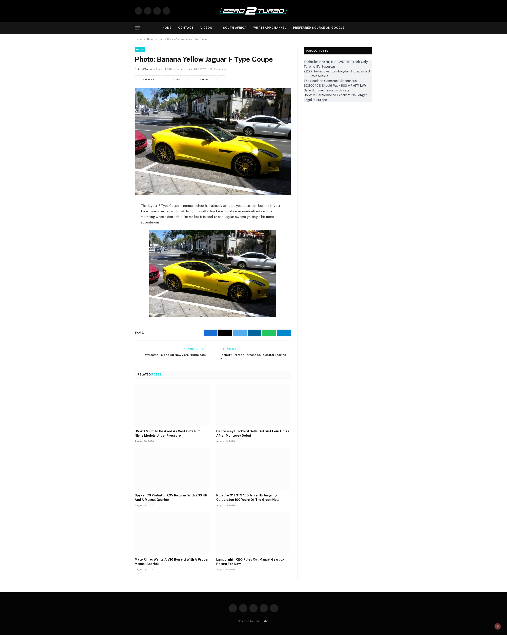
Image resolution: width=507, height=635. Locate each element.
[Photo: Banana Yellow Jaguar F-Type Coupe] (213, 194)
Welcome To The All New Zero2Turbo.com (175, 354)
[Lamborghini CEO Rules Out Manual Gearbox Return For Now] (253, 533)
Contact (186, 27)
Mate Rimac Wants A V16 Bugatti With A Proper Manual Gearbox (172, 562)
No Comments (218, 69)
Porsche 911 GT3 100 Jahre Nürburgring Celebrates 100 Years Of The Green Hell (247, 497)
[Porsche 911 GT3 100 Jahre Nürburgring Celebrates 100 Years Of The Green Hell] (253, 469)
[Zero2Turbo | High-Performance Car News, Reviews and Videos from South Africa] (253, 11)
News (139, 49)
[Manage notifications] (498, 626)
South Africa (235, 27)
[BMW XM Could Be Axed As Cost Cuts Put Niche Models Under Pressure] (172, 405)
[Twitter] (121, 236)
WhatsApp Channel (269, 27)
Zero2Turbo (145, 69)
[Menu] (137, 27)
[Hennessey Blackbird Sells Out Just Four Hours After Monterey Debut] (253, 405)
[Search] (369, 27)
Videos (206, 27)
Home (167, 27)
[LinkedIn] (121, 246)
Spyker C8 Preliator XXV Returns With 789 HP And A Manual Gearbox (171, 497)
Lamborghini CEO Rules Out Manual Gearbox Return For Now (250, 562)
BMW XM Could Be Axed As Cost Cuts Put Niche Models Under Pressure (167, 433)
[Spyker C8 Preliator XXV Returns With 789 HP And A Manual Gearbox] (172, 469)
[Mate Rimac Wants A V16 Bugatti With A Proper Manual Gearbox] (172, 533)
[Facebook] (121, 216)
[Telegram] (121, 266)
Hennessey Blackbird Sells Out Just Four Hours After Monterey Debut (252, 433)
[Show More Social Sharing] (221, 79)
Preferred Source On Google (318, 27)
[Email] (121, 226)
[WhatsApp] (121, 256)
